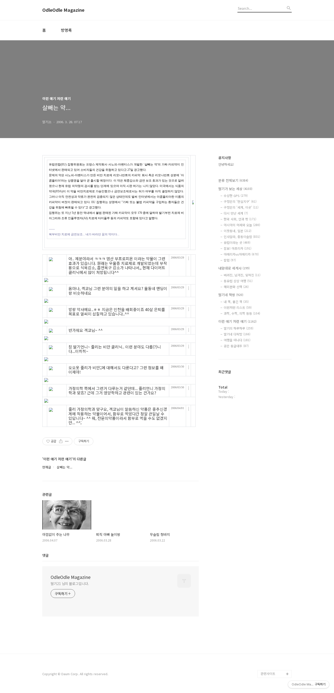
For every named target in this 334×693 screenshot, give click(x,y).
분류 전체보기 (233, 180)
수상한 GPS (236, 195)
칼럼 (230, 260)
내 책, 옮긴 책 (236, 301)
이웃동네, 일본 (237, 230)
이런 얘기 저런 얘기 (237, 321)
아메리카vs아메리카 (241, 254)
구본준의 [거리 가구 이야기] (276, 631)
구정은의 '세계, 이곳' (241, 207)
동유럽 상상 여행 (238, 281)
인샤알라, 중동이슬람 (242, 236)
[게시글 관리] (67, 441)
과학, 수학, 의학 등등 (242, 313)
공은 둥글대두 (236, 346)
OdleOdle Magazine (63, 10)
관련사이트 (268, 673)
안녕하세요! (226, 164)
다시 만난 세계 (236, 213)
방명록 (66, 30)
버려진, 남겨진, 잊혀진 (242, 275)
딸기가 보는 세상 (235, 188)
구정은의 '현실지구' (240, 201)
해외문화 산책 (236, 286)
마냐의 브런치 (270, 658)
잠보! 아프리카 (237, 248)
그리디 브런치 (270, 666)
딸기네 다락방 (237, 334)
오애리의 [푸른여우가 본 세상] (275, 646)
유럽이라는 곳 (237, 242)
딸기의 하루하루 (238, 328)
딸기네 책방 (230, 294)
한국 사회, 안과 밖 (240, 219)
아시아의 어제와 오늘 (242, 225)
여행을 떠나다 (237, 340)
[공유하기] (61, 441)
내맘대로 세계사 (234, 268)
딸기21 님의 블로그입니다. (70, 583)
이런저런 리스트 (238, 307)
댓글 (45, 555)
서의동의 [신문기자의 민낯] (275, 615)
